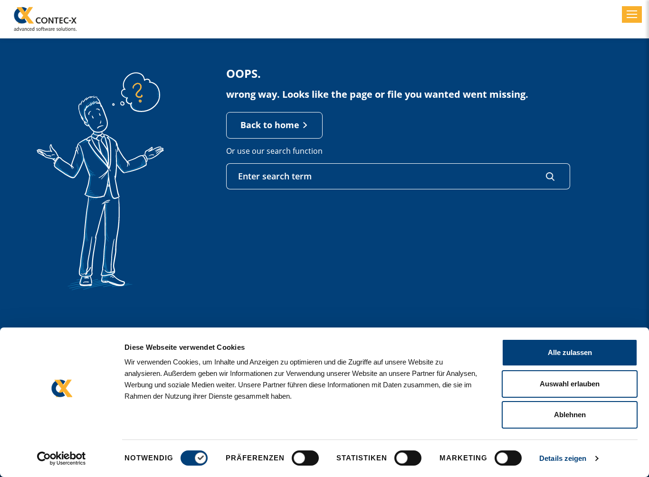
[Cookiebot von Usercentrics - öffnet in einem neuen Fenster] (61, 458)
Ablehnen (570, 415)
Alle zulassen (570, 352)
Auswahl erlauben (570, 384)
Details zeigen (562, 458)
